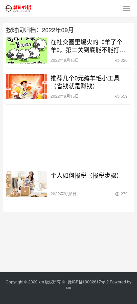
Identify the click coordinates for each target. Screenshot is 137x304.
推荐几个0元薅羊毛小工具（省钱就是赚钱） (85, 82)
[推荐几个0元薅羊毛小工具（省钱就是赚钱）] (26, 87)
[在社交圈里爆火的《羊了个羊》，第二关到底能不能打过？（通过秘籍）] (26, 50)
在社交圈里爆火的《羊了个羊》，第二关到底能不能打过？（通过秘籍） (86, 45)
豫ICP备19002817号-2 (88, 281)
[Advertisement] (68, 135)
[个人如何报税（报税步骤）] (26, 184)
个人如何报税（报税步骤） (86, 175)
